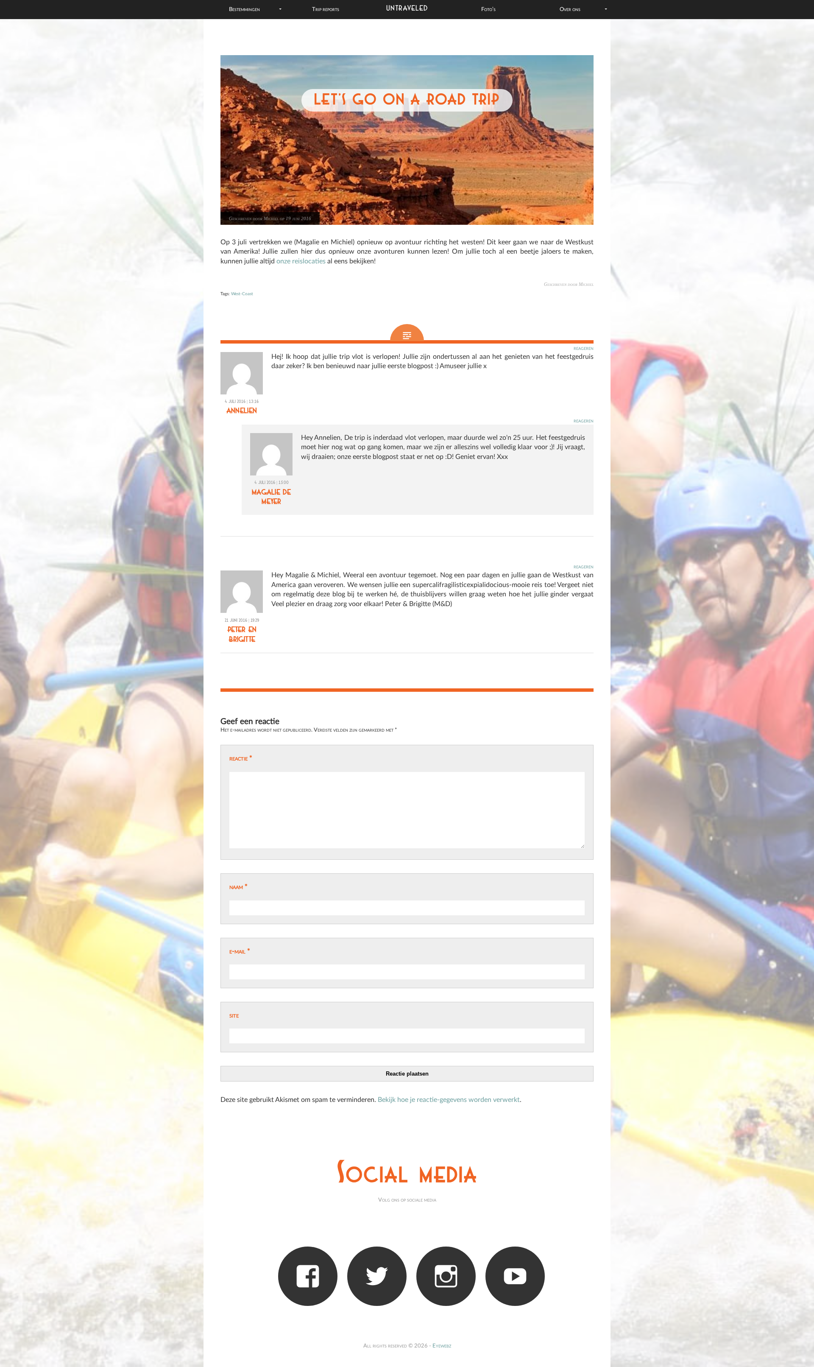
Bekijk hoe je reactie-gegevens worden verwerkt (449, 1099)
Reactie (240, 758)
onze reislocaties (301, 261)
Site (234, 1015)
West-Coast (242, 294)
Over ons (570, 9)
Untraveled (407, 8)
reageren (584, 348)
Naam (238, 886)
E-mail (239, 951)
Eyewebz (441, 1345)
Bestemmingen (244, 9)
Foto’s (488, 9)
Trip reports (325, 9)
